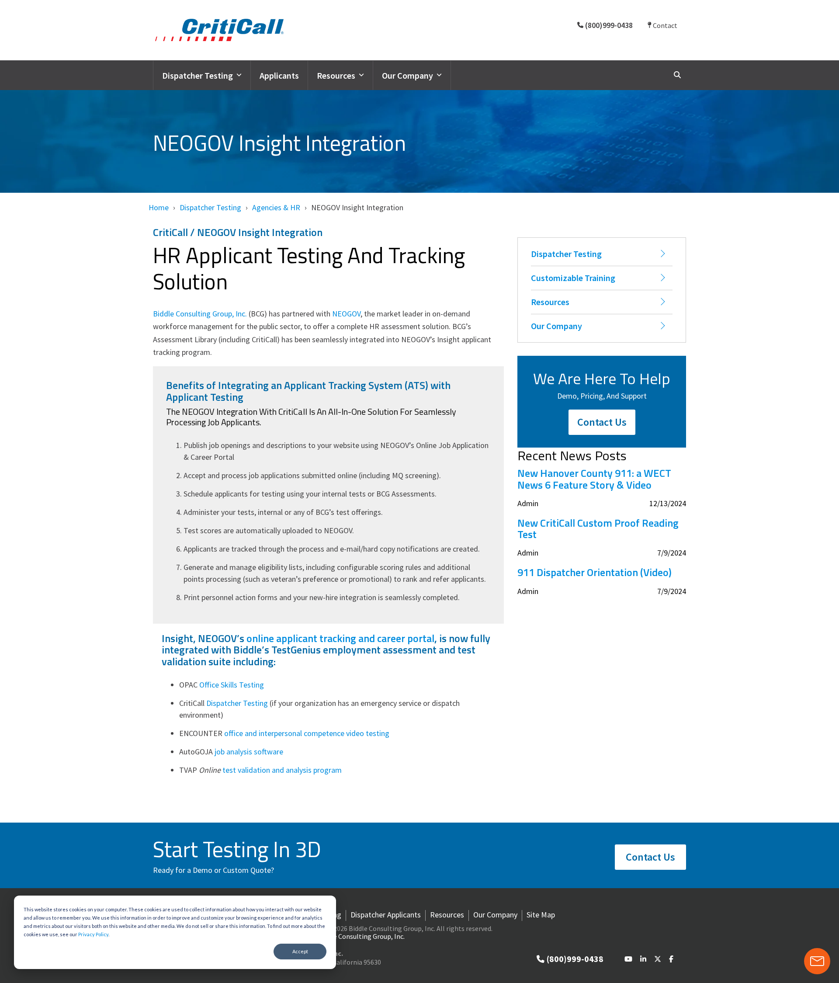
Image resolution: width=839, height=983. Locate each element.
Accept (300, 951)
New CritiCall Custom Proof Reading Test (598, 528)
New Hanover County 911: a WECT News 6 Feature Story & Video (594, 478)
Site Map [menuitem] (541, 915)
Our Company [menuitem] (495, 915)
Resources (336, 75)
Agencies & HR (276, 207)
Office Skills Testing (231, 685)
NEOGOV (346, 314)
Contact (664, 25)
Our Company (407, 75)
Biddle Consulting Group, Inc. (200, 314)
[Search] (677, 75)
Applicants (279, 75)
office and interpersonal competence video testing (306, 733)
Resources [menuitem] (447, 915)
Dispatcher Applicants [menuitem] (385, 915)
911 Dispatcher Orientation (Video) (594, 572)
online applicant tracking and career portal (340, 638)
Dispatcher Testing (197, 75)
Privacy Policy (93, 934)
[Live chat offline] (817, 961)
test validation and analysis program (282, 770)
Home (159, 207)
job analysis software (249, 752)
